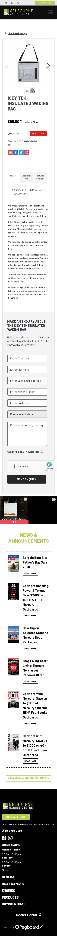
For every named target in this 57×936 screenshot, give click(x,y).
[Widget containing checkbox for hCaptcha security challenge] (31, 466)
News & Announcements (28, 537)
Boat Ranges (13, 884)
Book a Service (15, 817)
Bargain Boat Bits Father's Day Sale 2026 (35, 562)
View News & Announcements (27, 778)
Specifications (26, 177)
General (9, 877)
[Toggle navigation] (51, 12)
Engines (8, 890)
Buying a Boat (13, 904)
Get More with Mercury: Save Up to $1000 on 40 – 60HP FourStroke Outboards (35, 745)
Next (48, 66)
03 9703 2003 (13, 830)
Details (13, 175)
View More (13, 563)
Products (10, 897)
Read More (30, 573)
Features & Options (40, 177)
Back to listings (17, 33)
